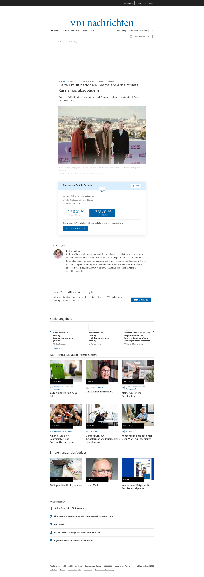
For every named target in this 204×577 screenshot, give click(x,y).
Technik (65, 30)
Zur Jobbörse (55, 348)
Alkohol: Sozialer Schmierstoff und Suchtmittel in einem (62, 439)
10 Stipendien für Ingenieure (66, 485)
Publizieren (133, 30)
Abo (139, 3)
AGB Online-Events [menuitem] (75, 566)
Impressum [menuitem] (88, 570)
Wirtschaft (75, 30)
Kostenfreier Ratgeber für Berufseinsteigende (136, 486)
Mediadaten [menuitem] (108, 566)
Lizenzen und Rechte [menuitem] (122, 566)
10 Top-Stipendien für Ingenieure (70, 508)
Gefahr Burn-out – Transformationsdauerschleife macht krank (103, 439)
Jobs (118, 30)
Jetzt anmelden (141, 300)
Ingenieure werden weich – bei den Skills (73, 540)
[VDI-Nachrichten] (102, 22)
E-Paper (130, 3)
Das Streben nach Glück (99, 391)
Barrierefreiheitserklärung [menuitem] (104, 570)
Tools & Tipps (73, 42)
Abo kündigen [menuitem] (55, 566)
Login (150, 3)
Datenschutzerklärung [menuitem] (93, 566)
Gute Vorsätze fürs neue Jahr (63, 394)
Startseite (53, 42)
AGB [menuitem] (64, 566)
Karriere (85, 30)
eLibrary (143, 30)
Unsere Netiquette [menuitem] (74, 570)
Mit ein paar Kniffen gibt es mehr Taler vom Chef (77, 532)
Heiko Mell (92, 485)
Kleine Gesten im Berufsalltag (131, 394)
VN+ (92, 30)
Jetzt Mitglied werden (75, 229)
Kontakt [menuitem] (62, 570)
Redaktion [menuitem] (53, 570)
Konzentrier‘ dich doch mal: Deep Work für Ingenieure (137, 437)
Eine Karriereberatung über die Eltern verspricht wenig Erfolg (83, 516)
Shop (124, 30)
